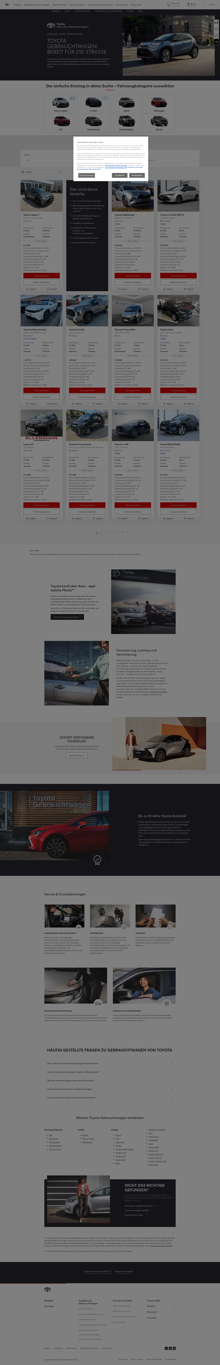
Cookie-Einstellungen (86, 175)
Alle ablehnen (119, 175)
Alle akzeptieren (137, 175)
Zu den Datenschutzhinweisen (115, 167)
